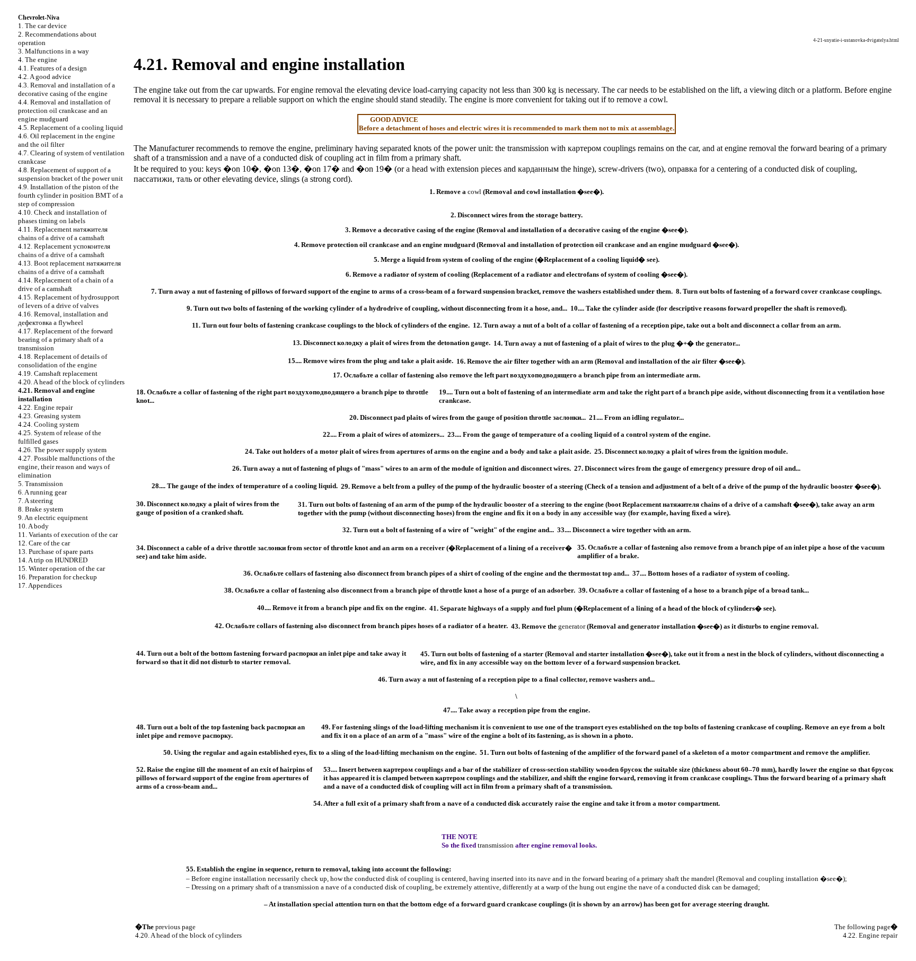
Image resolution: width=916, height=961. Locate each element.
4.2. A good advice (44, 77)
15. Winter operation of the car (61, 568)
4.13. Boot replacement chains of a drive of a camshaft (69, 267)
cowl (657, 99)
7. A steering (35, 501)
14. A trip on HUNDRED (52, 560)
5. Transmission (40, 484)
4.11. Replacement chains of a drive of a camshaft (63, 233)
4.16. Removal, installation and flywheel (63, 318)
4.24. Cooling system (48, 424)
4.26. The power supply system (62, 450)
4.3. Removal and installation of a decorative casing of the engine (66, 89)
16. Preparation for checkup (57, 577)
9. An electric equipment (53, 518)
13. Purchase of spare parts (55, 552)
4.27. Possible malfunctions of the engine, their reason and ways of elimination (66, 466)
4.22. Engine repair (45, 407)
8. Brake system (40, 509)
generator (571, 626)
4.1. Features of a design (52, 68)
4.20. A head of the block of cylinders (71, 382)
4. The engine (37, 60)
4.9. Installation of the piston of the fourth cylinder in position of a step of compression (70, 195)
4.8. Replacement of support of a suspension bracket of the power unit (70, 174)
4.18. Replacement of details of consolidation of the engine (62, 360)
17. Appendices (40, 585)
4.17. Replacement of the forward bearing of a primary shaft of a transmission (65, 339)
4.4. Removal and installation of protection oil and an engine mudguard (64, 110)
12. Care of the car (44, 543)
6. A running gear (42, 492)
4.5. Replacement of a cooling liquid (70, 127)
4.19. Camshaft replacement (58, 373)
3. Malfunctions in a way (53, 51)
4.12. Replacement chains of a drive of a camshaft (64, 250)
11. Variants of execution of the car (68, 535)
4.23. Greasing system (49, 416)
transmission (528, 148)
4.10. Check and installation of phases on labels (62, 216)
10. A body (33, 526)
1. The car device (42, 26)
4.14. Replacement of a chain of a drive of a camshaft (65, 284)
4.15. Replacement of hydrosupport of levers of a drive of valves (68, 301)
